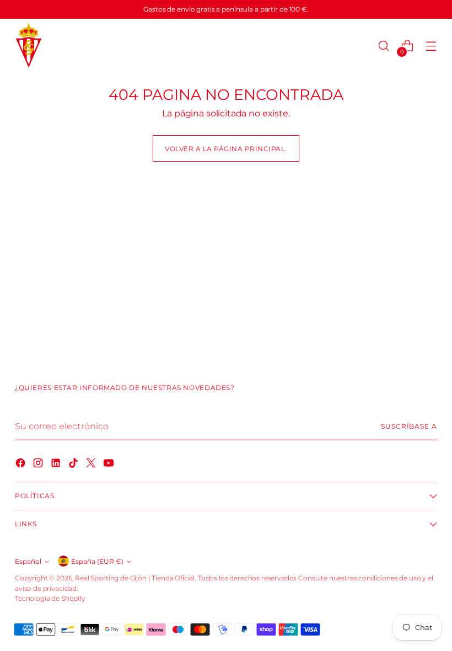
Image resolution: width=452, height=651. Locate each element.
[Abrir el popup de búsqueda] (384, 46)
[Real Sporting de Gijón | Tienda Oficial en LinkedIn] (56, 464)
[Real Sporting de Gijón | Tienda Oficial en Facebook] (21, 464)
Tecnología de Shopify (50, 598)
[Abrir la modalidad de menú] (431, 46)
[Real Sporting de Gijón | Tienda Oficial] (28, 46)
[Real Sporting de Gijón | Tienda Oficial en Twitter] (92, 464)
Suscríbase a (409, 426)
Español (28, 561)
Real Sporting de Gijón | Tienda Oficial (135, 578)
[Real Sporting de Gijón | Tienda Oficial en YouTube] (109, 464)
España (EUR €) (97, 561)
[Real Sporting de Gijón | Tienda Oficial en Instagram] (39, 464)
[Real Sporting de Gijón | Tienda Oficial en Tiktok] (74, 464)
